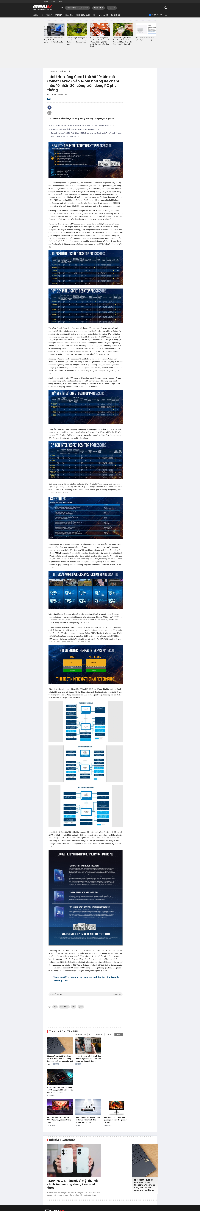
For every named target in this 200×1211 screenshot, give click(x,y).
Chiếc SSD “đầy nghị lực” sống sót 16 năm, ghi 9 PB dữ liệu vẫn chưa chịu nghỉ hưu (60, 1089)
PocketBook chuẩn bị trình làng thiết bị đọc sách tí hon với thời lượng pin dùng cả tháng (88, 1058)
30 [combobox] (89, 1034)
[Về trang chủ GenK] (42, 7)
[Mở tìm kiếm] (165, 7)
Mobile (36, 15)
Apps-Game (103, 15)
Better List (99, 8)
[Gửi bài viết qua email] (49, 99)
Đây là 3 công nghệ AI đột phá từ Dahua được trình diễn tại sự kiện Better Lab (87, 1119)
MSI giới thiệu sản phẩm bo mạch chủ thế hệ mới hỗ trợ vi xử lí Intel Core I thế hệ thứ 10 (81, 125)
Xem (118, 1034)
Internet (58, 15)
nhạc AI (112, 8)
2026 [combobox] (109, 1034)
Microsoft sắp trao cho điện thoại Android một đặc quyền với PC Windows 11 (54, 40)
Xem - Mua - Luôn (83, 15)
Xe (94, 15)
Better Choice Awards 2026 (78, 8)
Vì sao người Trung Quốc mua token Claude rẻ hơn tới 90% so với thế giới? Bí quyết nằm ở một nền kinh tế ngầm (100, 42)
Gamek (46, 1)
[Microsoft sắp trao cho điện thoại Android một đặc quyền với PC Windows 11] (54, 29)
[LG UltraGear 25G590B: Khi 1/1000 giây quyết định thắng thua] (60, 1107)
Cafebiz (60, 1)
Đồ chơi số (115, 15)
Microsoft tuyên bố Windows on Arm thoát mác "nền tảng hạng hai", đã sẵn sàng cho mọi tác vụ (144, 1184)
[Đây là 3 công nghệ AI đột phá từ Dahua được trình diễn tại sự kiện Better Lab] (88, 1107)
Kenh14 (53, 1)
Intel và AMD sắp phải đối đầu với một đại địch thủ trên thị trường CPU (75, 129)
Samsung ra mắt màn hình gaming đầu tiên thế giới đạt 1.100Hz (115, 1119)
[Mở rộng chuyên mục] (165, 14)
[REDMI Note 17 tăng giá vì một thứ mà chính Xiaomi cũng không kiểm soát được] (74, 1160)
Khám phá (69, 15)
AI (42, 15)
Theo (85, 994)
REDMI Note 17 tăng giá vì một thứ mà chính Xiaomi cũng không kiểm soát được (72, 1184)
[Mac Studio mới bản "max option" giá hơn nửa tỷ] (146, 29)
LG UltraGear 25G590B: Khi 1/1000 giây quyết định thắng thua (59, 1119)
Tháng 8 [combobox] (98, 1034)
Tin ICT (49, 15)
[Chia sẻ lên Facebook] (49, 107)
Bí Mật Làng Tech (157, 15)
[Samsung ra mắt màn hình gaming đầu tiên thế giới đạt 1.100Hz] (116, 1107)
